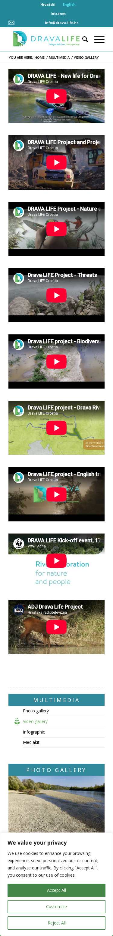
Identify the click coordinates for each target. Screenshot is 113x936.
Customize (56, 906)
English (69, 4)
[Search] (82, 39)
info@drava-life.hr (61, 22)
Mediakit (31, 742)
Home (40, 57)
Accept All (56, 890)
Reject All (57, 923)
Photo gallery (36, 711)
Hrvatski (47, 4)
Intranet (58, 13)
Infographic (34, 732)
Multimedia (59, 57)
